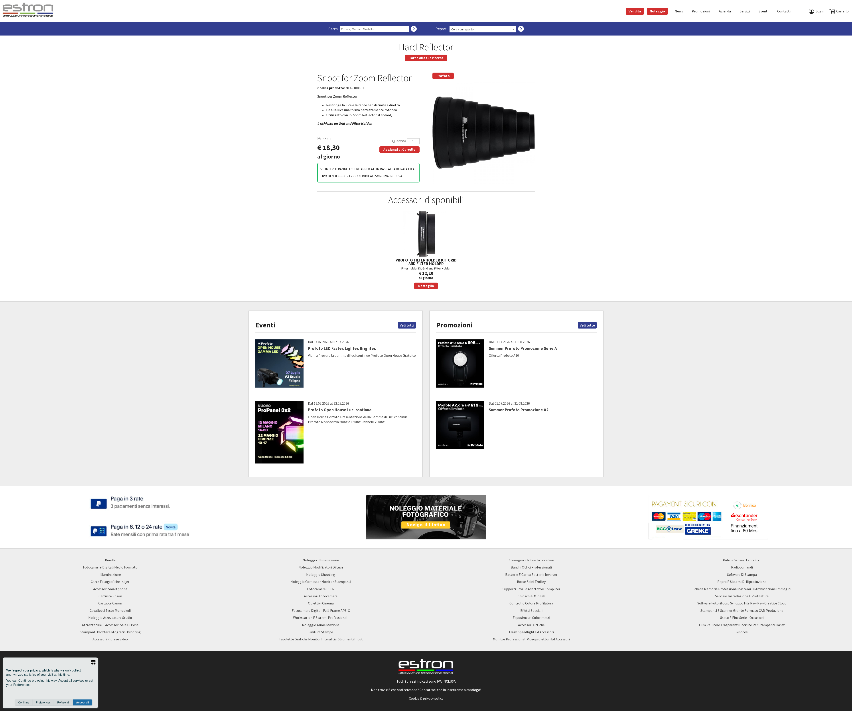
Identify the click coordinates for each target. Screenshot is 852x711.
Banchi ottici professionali (531, 567)
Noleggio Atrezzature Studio (110, 617)
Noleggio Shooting (320, 574)
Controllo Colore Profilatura (531, 603)
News (679, 11)
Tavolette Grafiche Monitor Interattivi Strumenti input (321, 639)
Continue (23, 702)
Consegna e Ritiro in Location (531, 560)
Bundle (110, 560)
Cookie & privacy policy (426, 698)
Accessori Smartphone (110, 589)
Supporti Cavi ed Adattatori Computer (531, 589)
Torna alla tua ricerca (426, 57)
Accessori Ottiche (531, 625)
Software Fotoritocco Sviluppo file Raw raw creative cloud (741, 603)
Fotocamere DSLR (320, 589)
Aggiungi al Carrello (399, 149)
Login (820, 11)
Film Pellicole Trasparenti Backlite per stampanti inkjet (742, 625)
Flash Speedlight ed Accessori (531, 632)
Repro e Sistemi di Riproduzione (741, 581)
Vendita (635, 11)
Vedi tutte (587, 325)
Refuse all (63, 702)
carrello (842, 11)
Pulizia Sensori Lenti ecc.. (742, 560)
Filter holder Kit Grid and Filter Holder (426, 272)
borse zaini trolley (531, 581)
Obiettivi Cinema (321, 603)
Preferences (43, 702)
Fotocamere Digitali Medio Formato (110, 567)
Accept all (82, 702)
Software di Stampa (742, 574)
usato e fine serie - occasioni (742, 617)
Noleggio (657, 11)
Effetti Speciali (531, 610)
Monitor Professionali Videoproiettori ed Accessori (531, 639)
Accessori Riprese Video (110, 639)
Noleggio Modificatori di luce (320, 567)
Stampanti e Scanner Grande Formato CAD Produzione (741, 610)
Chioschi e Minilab (531, 596)
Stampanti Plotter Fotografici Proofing (110, 632)
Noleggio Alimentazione (320, 625)
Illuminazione (110, 574)
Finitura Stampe (320, 632)
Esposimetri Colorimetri (531, 617)
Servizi (744, 11)
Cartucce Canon (110, 603)
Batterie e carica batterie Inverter (531, 574)
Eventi (763, 11)
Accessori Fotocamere (320, 596)
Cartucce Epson (110, 596)
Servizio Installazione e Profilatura (742, 596)
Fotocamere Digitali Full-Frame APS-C (321, 610)
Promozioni (701, 11)
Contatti (784, 11)
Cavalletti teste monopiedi (110, 610)
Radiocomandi (742, 567)
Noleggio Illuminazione (321, 560)
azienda (725, 11)
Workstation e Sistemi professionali (320, 617)
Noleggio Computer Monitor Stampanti (320, 581)
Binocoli (742, 632)
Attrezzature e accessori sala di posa (110, 625)
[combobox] (483, 29)
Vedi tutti (407, 325)
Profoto (443, 75)
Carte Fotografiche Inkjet (110, 581)
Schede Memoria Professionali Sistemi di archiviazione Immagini (742, 589)
